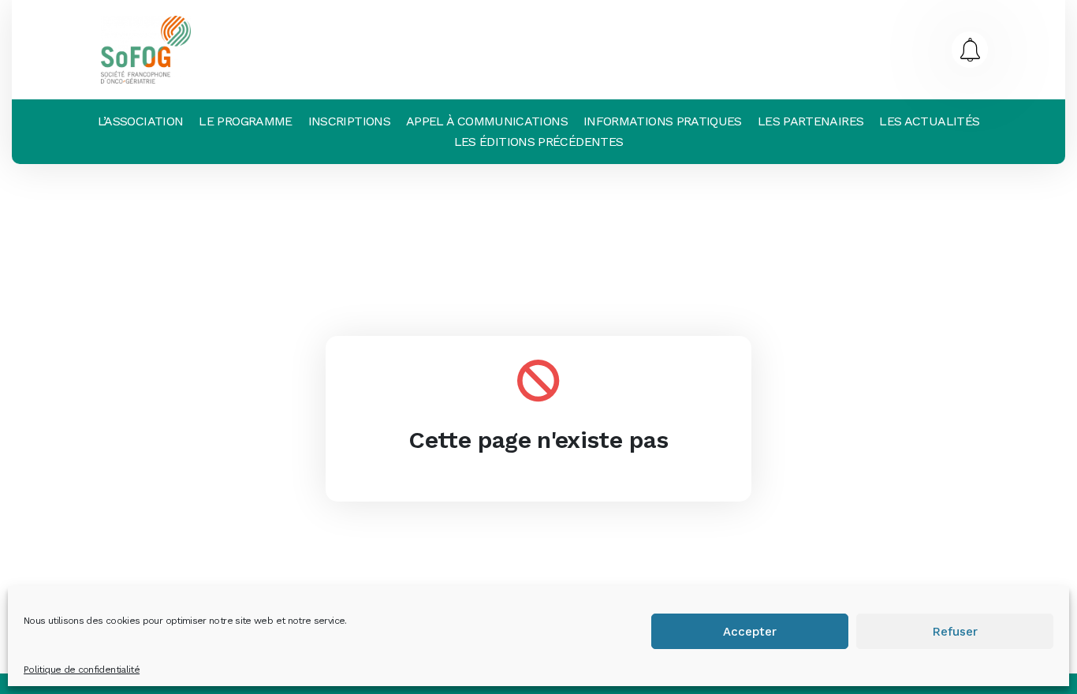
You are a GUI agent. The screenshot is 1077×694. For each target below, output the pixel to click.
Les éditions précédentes (539, 141)
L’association (141, 121)
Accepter (750, 632)
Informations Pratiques (662, 121)
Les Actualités (929, 121)
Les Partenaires (810, 121)
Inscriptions (349, 121)
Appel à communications (487, 121)
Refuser (955, 632)
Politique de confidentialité (82, 669)
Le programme (245, 121)
